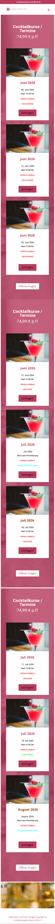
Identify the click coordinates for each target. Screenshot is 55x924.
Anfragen (27, 113)
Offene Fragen (27, 286)
